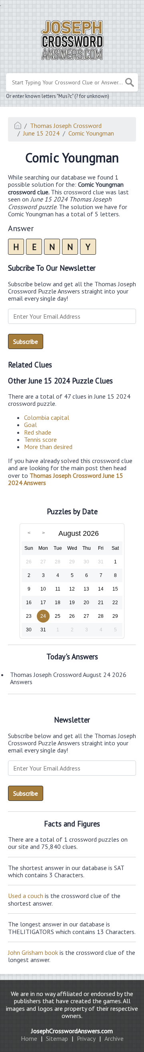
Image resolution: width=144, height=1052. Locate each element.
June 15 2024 (41, 133)
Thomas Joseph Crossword (66, 126)
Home (29, 1038)
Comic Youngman (91, 133)
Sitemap (57, 1038)
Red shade (37, 432)
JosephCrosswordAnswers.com (72, 1031)
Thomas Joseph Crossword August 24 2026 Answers (68, 678)
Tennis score (40, 439)
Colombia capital (46, 417)
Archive (114, 1038)
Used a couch (25, 896)
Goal (30, 425)
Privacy (86, 1038)
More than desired (48, 447)
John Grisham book (33, 952)
